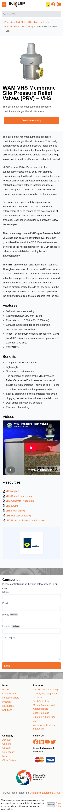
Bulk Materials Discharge (46, 689)
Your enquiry (9, 637)
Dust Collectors (41, 701)
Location (6, 626)
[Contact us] (48, 4)
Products (7, 702)
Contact (6, 748)
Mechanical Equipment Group (44, 793)
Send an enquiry (31, 120)
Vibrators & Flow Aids (44, 717)
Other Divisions (10, 760)
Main (5, 685)
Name (5, 592)
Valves (36, 721)
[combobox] (31, 13)
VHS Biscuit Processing (19, 496)
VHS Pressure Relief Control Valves (25, 520)
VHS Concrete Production (20, 501)
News (5, 756)
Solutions (7, 710)
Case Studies (9, 693)
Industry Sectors (10, 697)
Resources (8, 706)
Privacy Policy (59, 804)
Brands (6, 689)
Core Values (8, 752)
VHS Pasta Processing (18, 515)
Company (7, 735)
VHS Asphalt (12, 491)
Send (7, 666)
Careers (6, 744)
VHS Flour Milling (15, 510)
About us (7, 740)
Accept (50, 804)
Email (5, 603)
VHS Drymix (12, 505)
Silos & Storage (41, 713)
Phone (5, 614)
